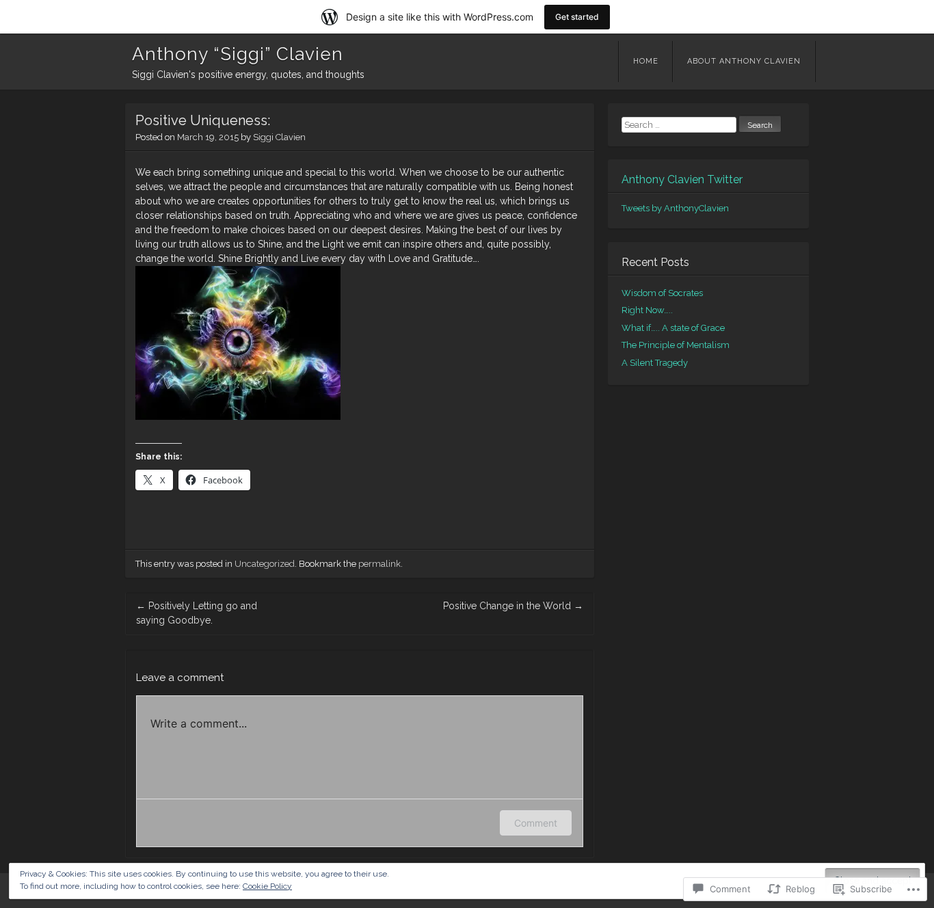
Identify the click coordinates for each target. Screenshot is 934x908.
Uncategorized (265, 564)
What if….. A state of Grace (673, 328)
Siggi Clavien (279, 137)
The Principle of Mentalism (676, 345)
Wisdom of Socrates (662, 293)
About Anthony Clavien (744, 61)
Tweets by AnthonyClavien (675, 208)
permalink (379, 564)
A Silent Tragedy (655, 363)
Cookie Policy (267, 886)
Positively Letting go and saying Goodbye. (196, 613)
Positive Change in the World (513, 605)
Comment (535, 823)
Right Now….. (647, 310)
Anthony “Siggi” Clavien (237, 54)
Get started (577, 17)
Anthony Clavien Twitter (682, 179)
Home (645, 61)
